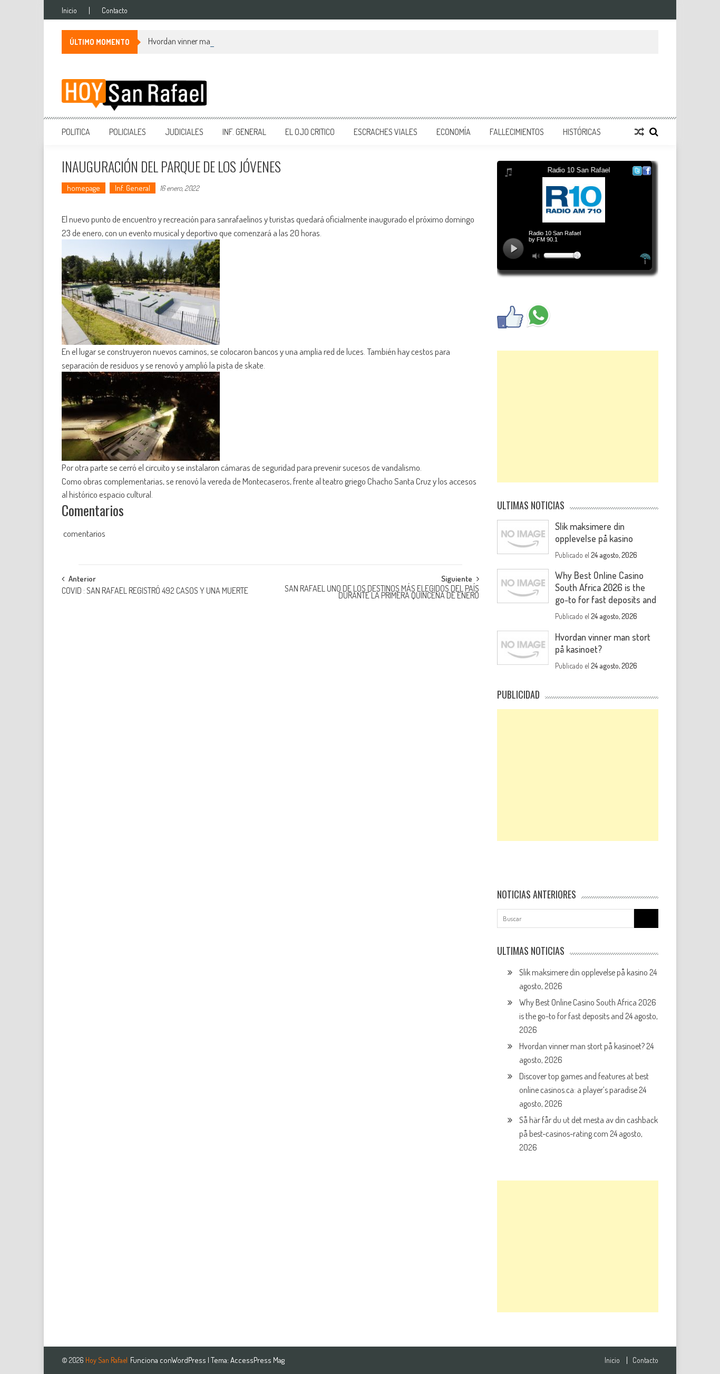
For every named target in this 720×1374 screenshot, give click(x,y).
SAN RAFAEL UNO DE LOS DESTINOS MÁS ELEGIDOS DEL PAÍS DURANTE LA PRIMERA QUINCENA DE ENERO (382, 593)
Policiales (127, 132)
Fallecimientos (517, 132)
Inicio (69, 10)
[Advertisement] (577, 416)
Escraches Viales (385, 132)
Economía (453, 132)
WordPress (189, 1360)
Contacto (115, 10)
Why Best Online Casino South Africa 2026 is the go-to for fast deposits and (605, 587)
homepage (83, 188)
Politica (76, 132)
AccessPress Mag (257, 1360)
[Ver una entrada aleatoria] (639, 132)
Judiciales (184, 132)
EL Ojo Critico (310, 132)
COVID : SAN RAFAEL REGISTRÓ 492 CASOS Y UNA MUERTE (155, 591)
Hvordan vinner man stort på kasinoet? (211, 41)
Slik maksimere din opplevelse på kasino (594, 532)
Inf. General (244, 132)
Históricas (582, 132)
